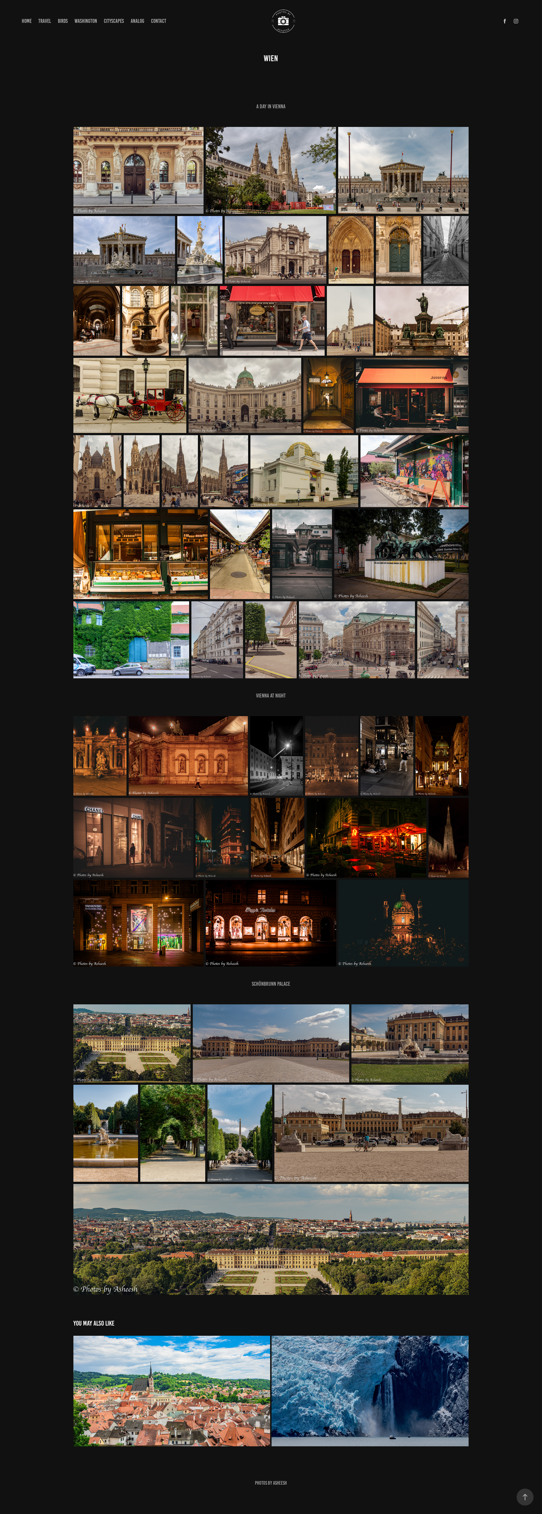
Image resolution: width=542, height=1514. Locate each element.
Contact (158, 21)
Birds (63, 21)
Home (27, 21)
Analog (137, 21)
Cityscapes (114, 21)
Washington (86, 21)
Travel (44, 21)
